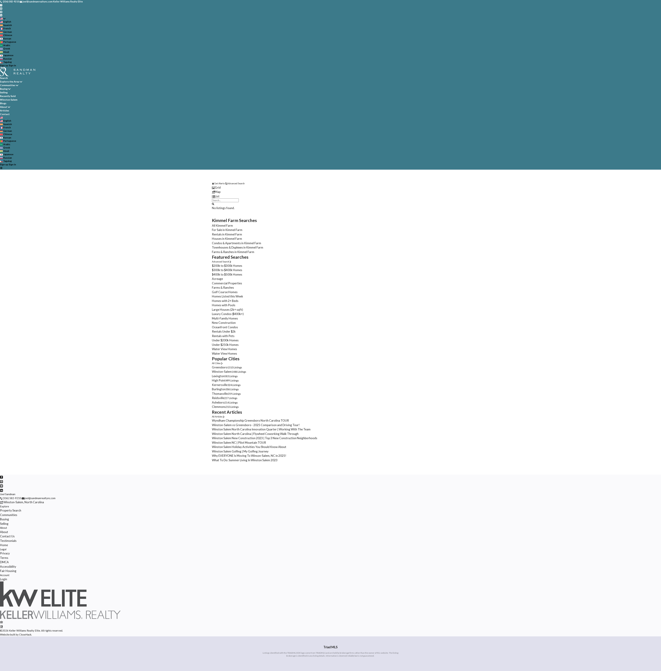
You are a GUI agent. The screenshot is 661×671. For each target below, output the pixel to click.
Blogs (3, 103)
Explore (4, 506)
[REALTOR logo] (1, 626)
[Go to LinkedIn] (1, 15)
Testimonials (8, 541)
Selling (4, 92)
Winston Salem (8, 99)
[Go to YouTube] (1, 11)
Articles (4, 110)
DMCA (4, 562)
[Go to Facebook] (1, 5)
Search (4, 77)
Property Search (10, 510)
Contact (5, 114)
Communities (7, 85)
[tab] (330, 187)
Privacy (5, 553)
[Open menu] (1, 168)
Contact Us (7, 536)
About (3, 106)
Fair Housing (8, 571)
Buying (4, 88)
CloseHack (25, 634)
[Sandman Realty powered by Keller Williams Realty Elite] (60, 618)
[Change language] (3, 18)
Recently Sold (8, 96)
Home (4, 545)
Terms (4, 558)
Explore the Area (9, 81)
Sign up (4, 65)
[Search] (213, 203)
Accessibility (8, 566)
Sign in (12, 65)
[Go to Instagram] (1, 8)
